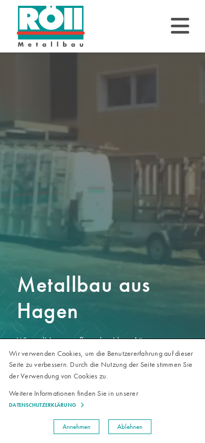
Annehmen (76, 426)
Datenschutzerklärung (42, 405)
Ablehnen (129, 426)
